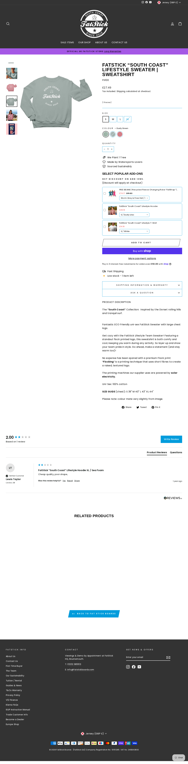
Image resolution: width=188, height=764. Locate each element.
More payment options (142, 258)
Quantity (109, 143)
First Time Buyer (14, 666)
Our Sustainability (15, 675)
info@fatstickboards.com (80, 669)
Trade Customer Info (17, 714)
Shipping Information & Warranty (142, 285)
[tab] (157, 453)
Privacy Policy (13, 695)
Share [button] (77, 481)
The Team (11, 670)
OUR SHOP (84, 42)
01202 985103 (74, 664)
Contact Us (12, 661)
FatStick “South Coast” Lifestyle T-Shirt (138, 223)
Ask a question (142, 292)
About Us (10, 656)
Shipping (121, 91)
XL (127, 119)
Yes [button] (64, 481)
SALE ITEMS (67, 42)
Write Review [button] (171, 439)
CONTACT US (119, 42)
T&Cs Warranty (14, 690)
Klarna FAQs (12, 704)
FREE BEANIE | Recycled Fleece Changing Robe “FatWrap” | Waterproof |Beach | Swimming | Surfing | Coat (148, 189)
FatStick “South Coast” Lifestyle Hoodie (138, 206)
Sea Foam (113, 134)
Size (105, 113)
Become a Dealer (15, 719)
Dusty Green (106, 134)
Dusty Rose (120, 134)
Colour (115, 128)
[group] (21, 437)
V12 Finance (12, 700)
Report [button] (70, 481)
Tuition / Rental (14, 680)
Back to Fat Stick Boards (96, 613)
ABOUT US (101, 42)
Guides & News (14, 685)
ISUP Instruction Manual (18, 709)
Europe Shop (12, 724)
